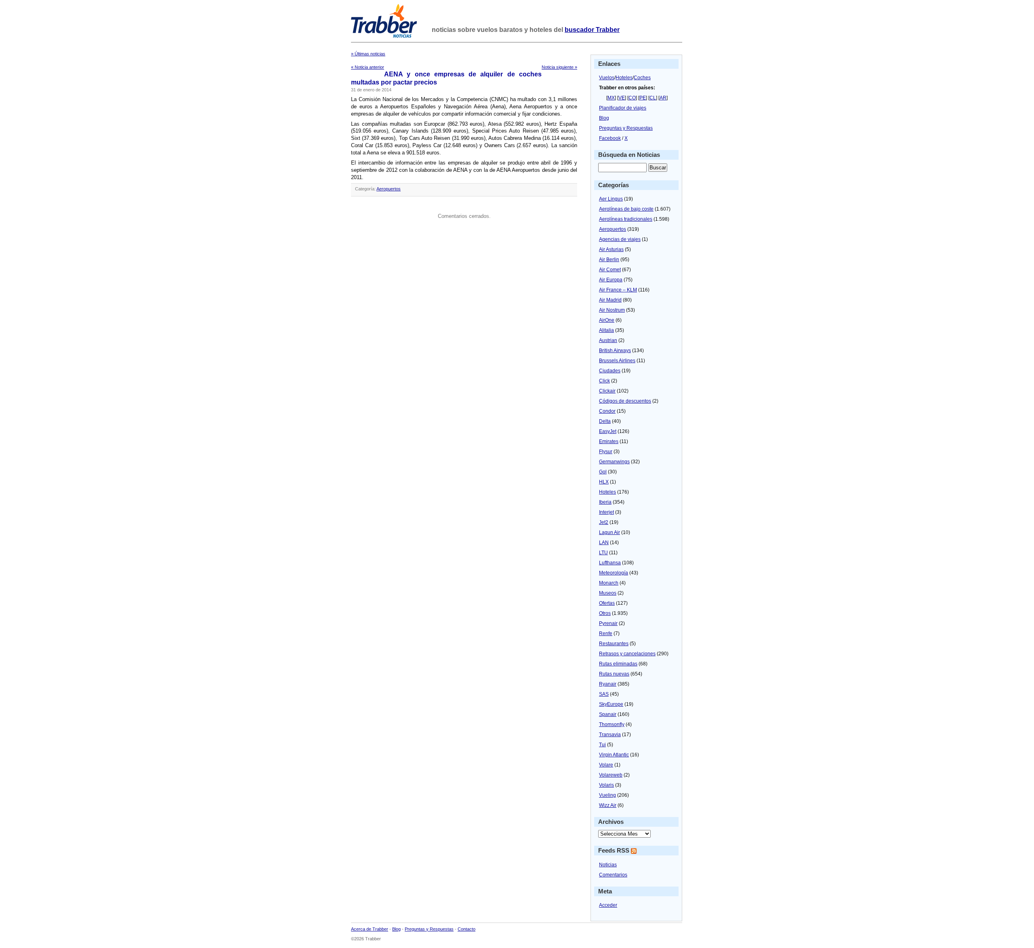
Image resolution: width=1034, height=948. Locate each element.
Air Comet (610, 269)
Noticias (608, 865)
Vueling (607, 795)
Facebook (610, 138)
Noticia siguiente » (559, 67)
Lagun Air (609, 532)
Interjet (606, 512)
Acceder (608, 905)
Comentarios (613, 875)
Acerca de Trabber (369, 929)
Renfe (605, 633)
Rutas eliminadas (618, 664)
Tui (602, 744)
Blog (604, 118)
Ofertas (607, 603)
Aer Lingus (611, 199)
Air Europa (610, 280)
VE (621, 98)
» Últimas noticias (368, 53)
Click (604, 381)
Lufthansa (610, 563)
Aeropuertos (388, 188)
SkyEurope (611, 704)
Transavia (610, 734)
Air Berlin (609, 259)
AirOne (606, 320)
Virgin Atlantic (614, 755)
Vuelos (606, 77)
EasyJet (607, 431)
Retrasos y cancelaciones (627, 654)
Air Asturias (611, 249)
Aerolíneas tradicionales (625, 219)
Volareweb (610, 775)
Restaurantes (613, 643)
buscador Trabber (592, 29)
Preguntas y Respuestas (626, 128)
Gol (603, 472)
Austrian (608, 340)
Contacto (466, 929)
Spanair (607, 714)
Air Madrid (610, 300)
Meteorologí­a (613, 573)
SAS (604, 694)
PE (642, 98)
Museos (607, 593)
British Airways (615, 350)
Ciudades (609, 371)
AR (663, 98)
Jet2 (603, 522)
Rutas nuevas (614, 674)
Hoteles (624, 77)
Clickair (607, 391)
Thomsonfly (611, 724)
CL (652, 98)
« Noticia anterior (367, 67)
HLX (604, 482)
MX (611, 98)
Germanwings (614, 461)
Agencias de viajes (620, 239)
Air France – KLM (618, 290)
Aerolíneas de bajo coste (626, 209)
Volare (606, 765)
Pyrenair (608, 623)
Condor (607, 411)
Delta (605, 421)
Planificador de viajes (622, 108)
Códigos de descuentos (625, 401)
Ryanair (607, 684)
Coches (642, 77)
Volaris (606, 785)
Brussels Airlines (617, 360)
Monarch (608, 583)
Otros (605, 613)
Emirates (608, 441)
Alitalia (606, 330)
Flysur (605, 451)
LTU (603, 552)
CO (632, 98)
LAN (604, 542)
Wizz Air (607, 805)
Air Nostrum (612, 310)
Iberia (605, 502)
